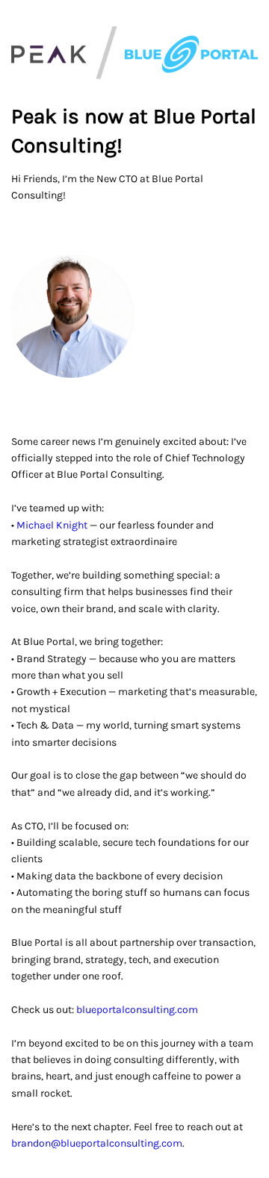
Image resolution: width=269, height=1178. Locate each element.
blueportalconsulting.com (137, 1009)
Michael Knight (51, 525)
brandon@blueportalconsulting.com (96, 1143)
